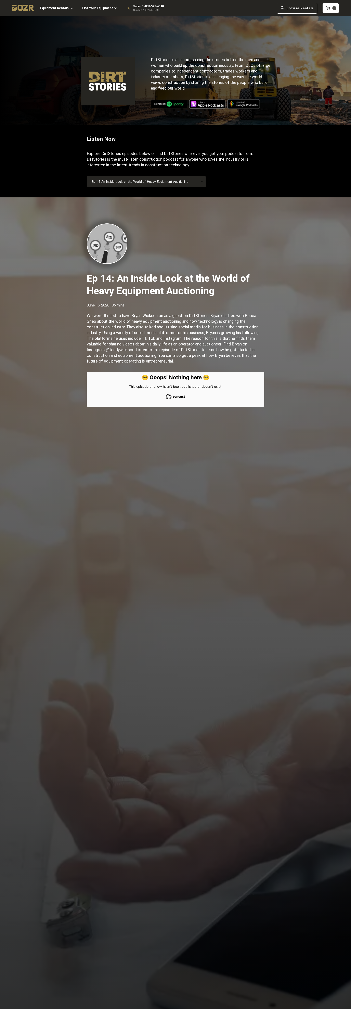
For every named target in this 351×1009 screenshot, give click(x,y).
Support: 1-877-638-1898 (145, 10)
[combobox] (146, 181)
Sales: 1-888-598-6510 (148, 6)
